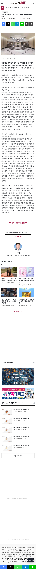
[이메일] (27, 24)
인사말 (11, 558)
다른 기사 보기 (18, 456)
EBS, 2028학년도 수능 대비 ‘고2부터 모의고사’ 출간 (26, 301)
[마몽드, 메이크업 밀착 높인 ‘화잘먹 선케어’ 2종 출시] (27, 272)
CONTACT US (25, 559)
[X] (8, 24)
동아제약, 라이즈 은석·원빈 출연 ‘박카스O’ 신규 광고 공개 (9, 301)
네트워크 (16, 558)
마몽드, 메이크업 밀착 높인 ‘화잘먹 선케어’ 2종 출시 (26, 280)
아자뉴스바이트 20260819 (21, 436)
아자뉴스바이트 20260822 (21, 409)
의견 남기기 (18, 311)
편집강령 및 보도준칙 (25, 558)
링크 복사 (18, 236)
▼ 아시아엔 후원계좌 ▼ (18, 223)
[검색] (34, 3)
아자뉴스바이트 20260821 (21, 418)
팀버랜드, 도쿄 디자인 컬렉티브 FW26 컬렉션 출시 (9, 280)
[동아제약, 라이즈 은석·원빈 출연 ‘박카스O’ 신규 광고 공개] (9, 292)
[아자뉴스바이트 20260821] (6, 420)
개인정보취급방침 (15, 559)
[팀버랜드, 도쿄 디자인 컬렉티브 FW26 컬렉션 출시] (9, 272)
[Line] (22, 24)
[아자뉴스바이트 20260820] (6, 430)
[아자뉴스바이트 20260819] (6, 439)
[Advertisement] (18, 337)
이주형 (3, 18)
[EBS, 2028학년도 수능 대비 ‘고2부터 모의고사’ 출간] (27, 292)
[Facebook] (3, 24)
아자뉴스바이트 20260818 (21, 446)
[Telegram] (17, 24)
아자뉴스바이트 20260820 (21, 427)
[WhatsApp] (13, 24)
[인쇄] (31, 24)
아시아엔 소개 (5, 558)
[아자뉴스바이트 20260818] (6, 448)
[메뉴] (2, 3)
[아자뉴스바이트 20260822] (6, 411)
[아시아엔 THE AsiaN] (18, 2)
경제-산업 (5, 12)
